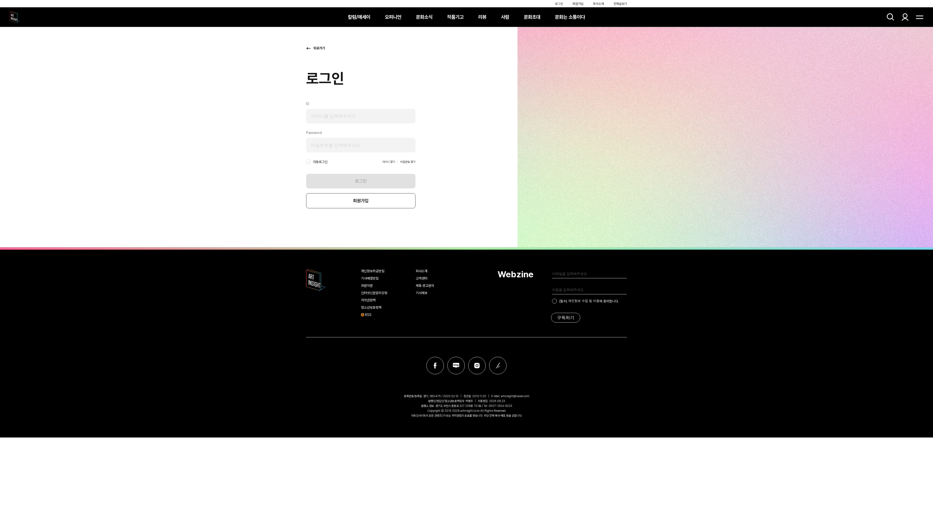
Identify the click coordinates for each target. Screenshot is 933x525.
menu (919, 17)
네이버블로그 (456, 365)
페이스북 (435, 365)
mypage (905, 17)
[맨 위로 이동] (916, 508)
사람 (505, 17)
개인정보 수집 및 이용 (583, 301)
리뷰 (482, 17)
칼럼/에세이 (359, 17)
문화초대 (532, 17)
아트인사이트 (15, 17)
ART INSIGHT (316, 280)
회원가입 (578, 4)
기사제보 (421, 293)
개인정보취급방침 (372, 271)
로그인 (559, 4)
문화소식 (424, 17)
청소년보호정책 (371, 307)
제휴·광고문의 (425, 286)
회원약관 (367, 286)
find (890, 17)
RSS (368, 315)
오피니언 (393, 17)
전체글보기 (620, 4)
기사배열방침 (370, 278)
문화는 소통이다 (570, 17)
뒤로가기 (319, 48)
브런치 (498, 365)
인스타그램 (477, 365)
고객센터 (421, 278)
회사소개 (598, 4)
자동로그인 (320, 162)
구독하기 (565, 317)
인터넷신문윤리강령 (374, 293)
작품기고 (455, 17)
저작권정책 (368, 300)
